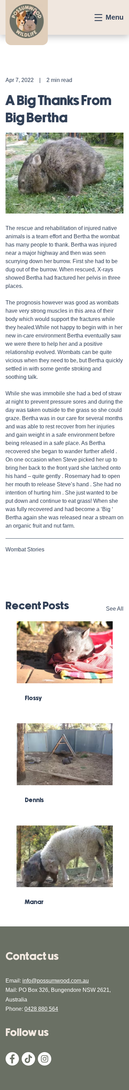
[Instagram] (44, 1064)
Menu (114, 17)
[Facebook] (12, 1064)
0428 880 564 (41, 1009)
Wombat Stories (25, 549)
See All (114, 609)
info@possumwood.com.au (55, 981)
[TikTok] (28, 1064)
